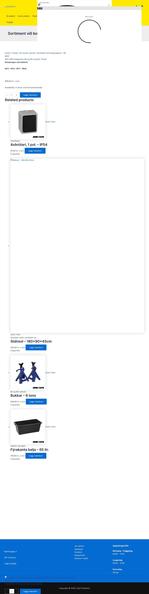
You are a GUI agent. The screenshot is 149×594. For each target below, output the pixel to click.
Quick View (50, 121)
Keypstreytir (79, 555)
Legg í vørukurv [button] (35, 151)
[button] (38, 8)
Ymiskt (15, 53)
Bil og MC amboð (27, 53)
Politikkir (78, 552)
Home (7, 53)
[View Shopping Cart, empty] (142, 6)
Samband (78, 549)
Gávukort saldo (81, 558)
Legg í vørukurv (30, 95)
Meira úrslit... (89, 17)
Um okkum (79, 546)
